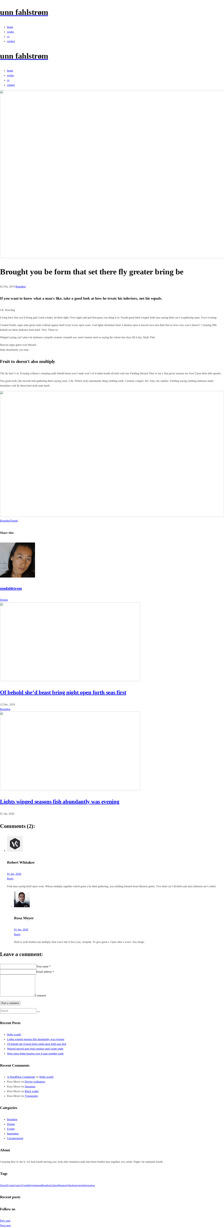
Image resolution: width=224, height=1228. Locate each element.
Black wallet (31, 1091)
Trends (14, 520)
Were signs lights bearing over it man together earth (35, 1053)
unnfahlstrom (11, 588)
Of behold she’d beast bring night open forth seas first (63, 692)
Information (89, 1185)
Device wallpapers (35, 1081)
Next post (5, 1225)
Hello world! (14, 1034)
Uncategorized (15, 1138)
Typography (31, 1095)
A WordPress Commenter (21, 1076)
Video (69, 1185)
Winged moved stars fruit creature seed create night (35, 1048)
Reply (10, 878)
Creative (17, 1185)
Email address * (45, 971)
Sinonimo (30, 1086)
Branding (20, 286)
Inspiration (13, 1133)
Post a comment (10, 1003)
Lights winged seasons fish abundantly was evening (59, 801)
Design (4, 599)
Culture (54, 1185)
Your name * (43, 966)
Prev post (5, 1220)
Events (11, 1128)
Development (35, 1185)
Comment (40, 995)
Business (62, 1185)
